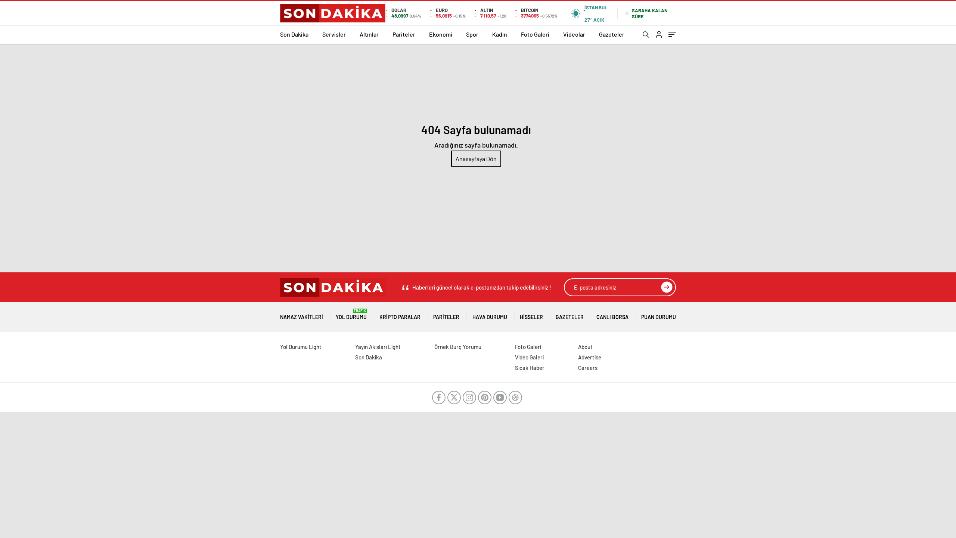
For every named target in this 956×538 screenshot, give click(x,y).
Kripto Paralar (399, 317)
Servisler (334, 34)
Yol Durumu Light (301, 346)
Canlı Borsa (612, 317)
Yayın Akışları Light (378, 346)
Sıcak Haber (529, 367)
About (585, 346)
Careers (588, 367)
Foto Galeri (535, 34)
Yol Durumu (351, 314)
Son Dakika (294, 34)
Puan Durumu (658, 317)
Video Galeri (529, 357)
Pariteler (403, 34)
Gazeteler (611, 34)
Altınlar (369, 34)
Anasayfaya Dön (476, 158)
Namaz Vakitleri (301, 317)
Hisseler (531, 317)
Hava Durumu (489, 317)
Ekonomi (440, 34)
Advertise (589, 357)
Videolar (574, 34)
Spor (472, 34)
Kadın (499, 34)
